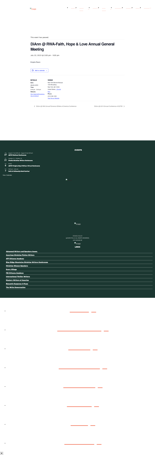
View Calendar (7, 175)
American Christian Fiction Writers (20, 255)
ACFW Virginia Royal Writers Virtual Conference (24, 166)
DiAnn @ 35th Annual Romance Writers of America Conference (56, 106)
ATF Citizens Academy (15, 258)
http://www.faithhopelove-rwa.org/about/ (37, 95)
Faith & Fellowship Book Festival (18, 171)
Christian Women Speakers (17, 266)
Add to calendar (40, 70)
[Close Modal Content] (1, 453)
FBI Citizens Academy (15, 273)
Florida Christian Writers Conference (20, 160)
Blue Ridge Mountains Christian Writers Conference (27, 262)
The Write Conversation (15, 287)
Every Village (11, 269)
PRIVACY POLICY (77, 236)
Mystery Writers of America (17, 280)
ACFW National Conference (17, 155)
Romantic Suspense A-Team (17, 284)
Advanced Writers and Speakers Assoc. (21, 251)
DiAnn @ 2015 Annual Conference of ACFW (108, 106)
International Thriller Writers (18, 276)
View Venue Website (53, 98)
